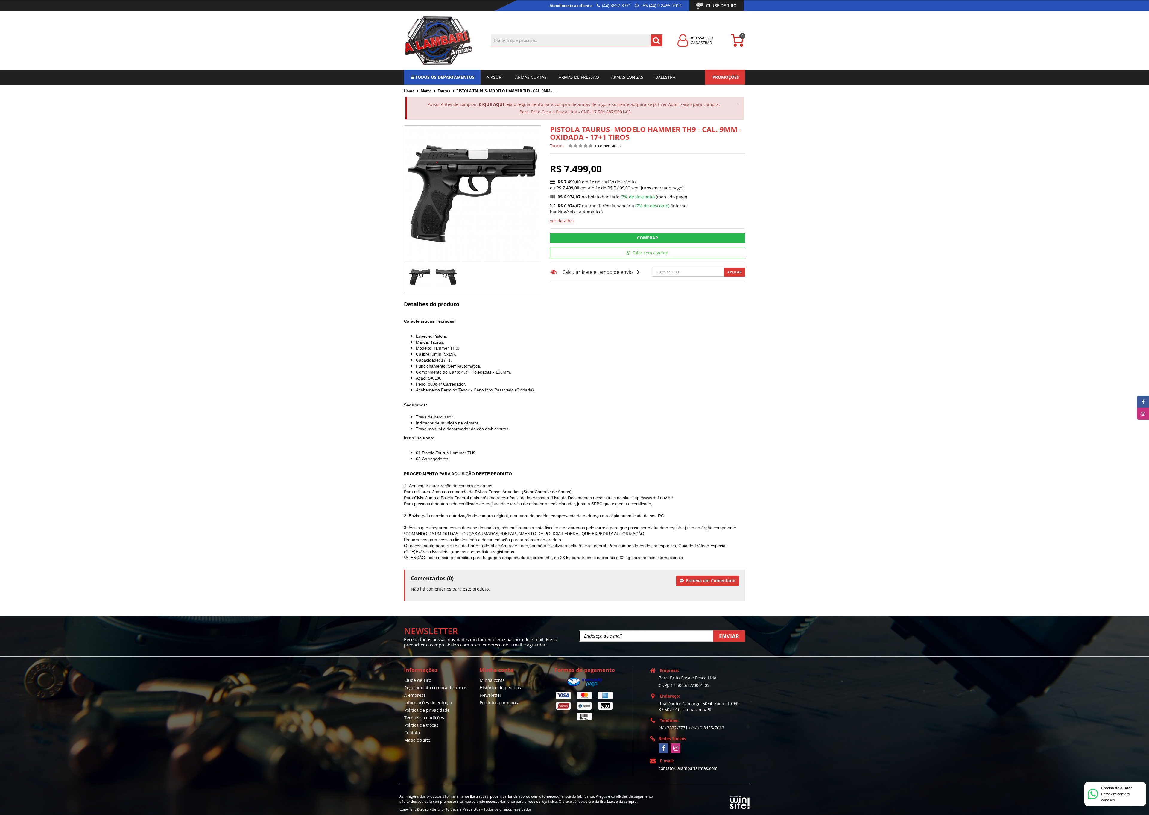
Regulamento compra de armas (435, 687)
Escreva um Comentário (709, 580)
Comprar (647, 238)
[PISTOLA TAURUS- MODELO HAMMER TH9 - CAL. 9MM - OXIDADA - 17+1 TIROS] (420, 277)
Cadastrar (701, 42)
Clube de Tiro (721, 5)
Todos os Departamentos (445, 77)
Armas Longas (627, 77)
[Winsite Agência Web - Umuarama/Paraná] (740, 801)
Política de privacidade (427, 710)
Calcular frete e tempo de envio (597, 272)
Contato (412, 732)
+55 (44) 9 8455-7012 (660, 5)
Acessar (699, 37)
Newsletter (490, 695)
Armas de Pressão (579, 77)
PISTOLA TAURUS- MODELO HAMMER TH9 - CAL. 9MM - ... (506, 90)
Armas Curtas (531, 77)
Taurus (444, 90)
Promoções (725, 77)
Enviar (729, 636)
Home (409, 90)
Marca (426, 90)
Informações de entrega (428, 702)
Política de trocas (421, 725)
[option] (420, 277)
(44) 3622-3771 (616, 5)
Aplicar (734, 272)
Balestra (665, 77)
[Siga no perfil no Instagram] (675, 748)
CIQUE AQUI (491, 104)
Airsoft (495, 77)
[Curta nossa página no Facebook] (663, 748)
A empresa (415, 695)
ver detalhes (562, 221)
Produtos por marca (499, 702)
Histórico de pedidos (500, 687)
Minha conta (492, 680)
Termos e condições (424, 717)
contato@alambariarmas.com (688, 768)
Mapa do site (417, 740)
